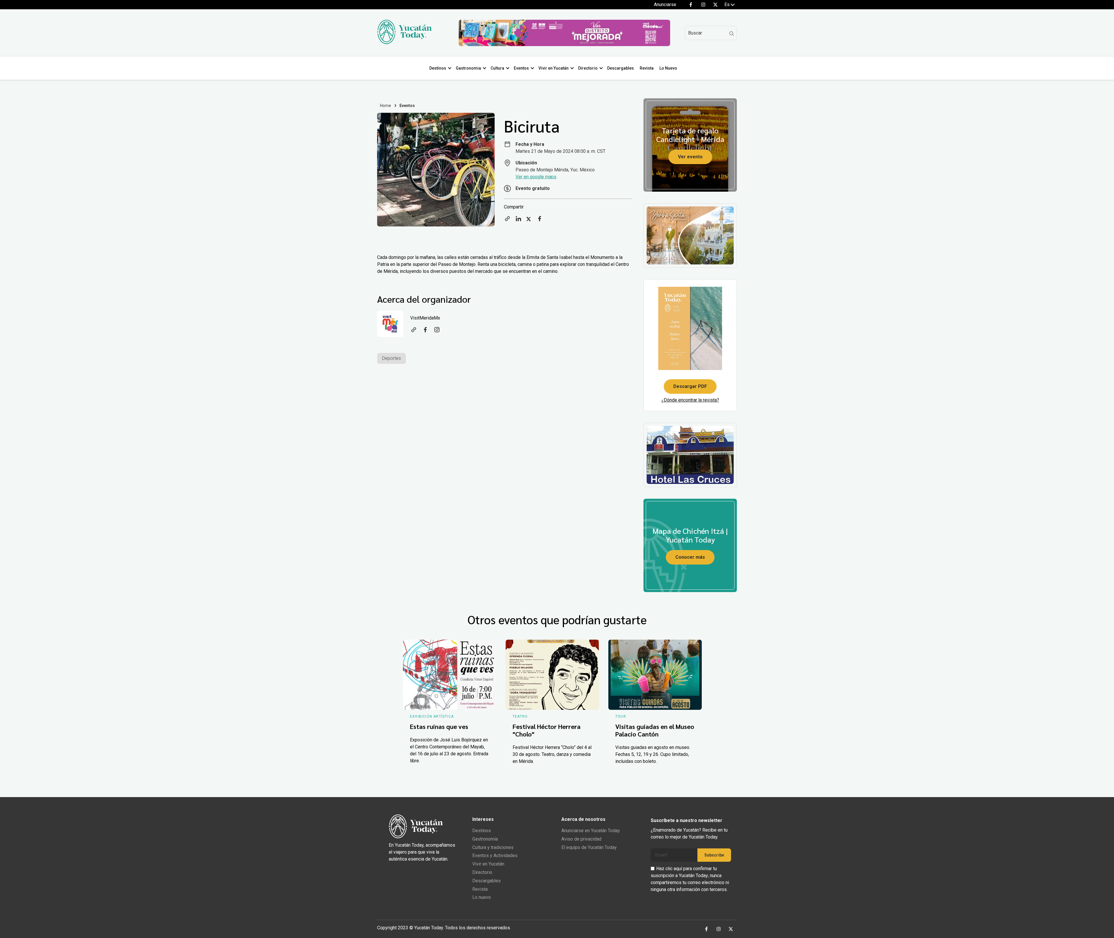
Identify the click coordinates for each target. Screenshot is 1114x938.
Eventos (521, 68)
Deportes (391, 358)
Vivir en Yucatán (553, 68)
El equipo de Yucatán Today (589, 847)
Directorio (588, 68)
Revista (647, 68)
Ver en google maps (536, 176)
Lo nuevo (481, 897)
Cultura (497, 68)
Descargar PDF (690, 386)
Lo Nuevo (668, 68)
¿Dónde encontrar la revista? (690, 400)
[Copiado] (507, 220)
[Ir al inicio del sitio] (404, 42)
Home (385, 105)
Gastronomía (485, 839)
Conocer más (690, 557)
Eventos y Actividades (495, 855)
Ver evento (690, 156)
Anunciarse (665, 4)
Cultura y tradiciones (492, 847)
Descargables (620, 68)
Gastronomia (468, 68)
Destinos (437, 68)
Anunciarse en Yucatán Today (590, 830)
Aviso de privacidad (581, 839)
